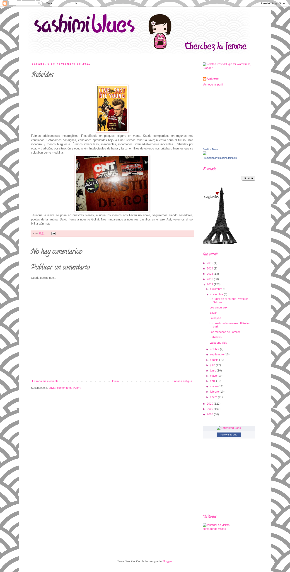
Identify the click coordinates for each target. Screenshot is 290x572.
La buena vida (218, 342)
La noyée (215, 318)
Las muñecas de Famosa (225, 332)
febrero (215, 391)
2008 (210, 414)
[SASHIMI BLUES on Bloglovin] (220, 243)
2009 (210, 409)
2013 (210, 273)
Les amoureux (218, 307)
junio (213, 370)
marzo (214, 386)
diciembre (216, 289)
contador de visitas (214, 528)
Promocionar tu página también (220, 157)
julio (213, 365)
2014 (210, 268)
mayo (214, 375)
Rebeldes (216, 337)
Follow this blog (228, 434)
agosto (214, 360)
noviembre (217, 294)
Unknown (213, 78)
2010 (210, 403)
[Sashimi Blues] (204, 154)
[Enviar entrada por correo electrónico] (53, 233)
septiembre (217, 354)
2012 (210, 279)
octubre (215, 349)
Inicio (115, 381)
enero (214, 397)
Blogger (167, 561)
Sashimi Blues (210, 149)
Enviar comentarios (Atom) (64, 387)
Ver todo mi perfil (213, 84)
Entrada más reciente (45, 381)
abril (213, 381)
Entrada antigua (182, 381)
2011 (210, 284)
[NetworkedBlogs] (229, 428)
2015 (210, 263)
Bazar (213, 312)
